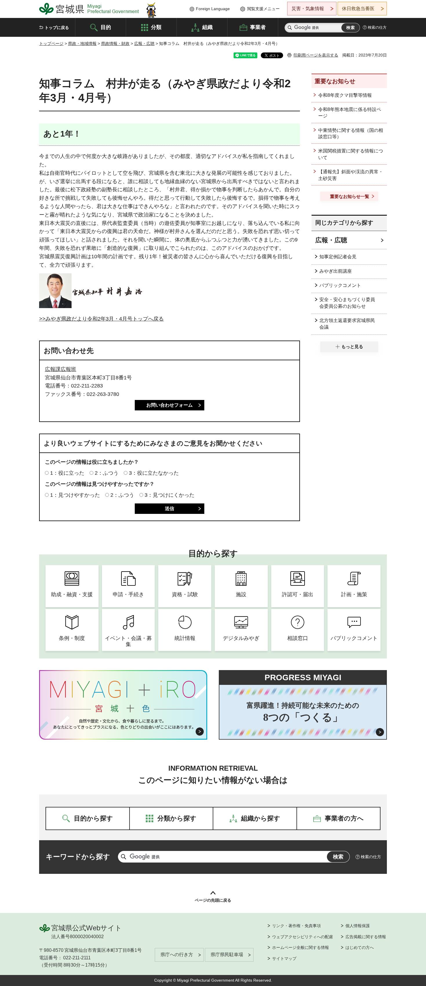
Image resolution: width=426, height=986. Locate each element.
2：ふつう (107, 473)
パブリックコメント (340, 285)
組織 (207, 27)
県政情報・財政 (115, 43)
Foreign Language (213, 8)
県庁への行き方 (177, 954)
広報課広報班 (60, 369)
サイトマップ (284, 958)
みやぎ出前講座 (335, 271)
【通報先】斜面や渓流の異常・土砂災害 (350, 175)
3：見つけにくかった (169, 495)
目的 (106, 27)
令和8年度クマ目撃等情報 (345, 95)
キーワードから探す (78, 857)
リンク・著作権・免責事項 (296, 925)
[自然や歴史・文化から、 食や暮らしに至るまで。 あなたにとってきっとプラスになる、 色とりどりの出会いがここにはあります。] (123, 724)
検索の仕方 (377, 27)
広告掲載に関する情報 (365, 936)
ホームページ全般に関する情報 (300, 947)
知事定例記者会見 (337, 256)
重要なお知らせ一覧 (349, 196)
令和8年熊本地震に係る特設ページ (349, 112)
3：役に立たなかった (154, 473)
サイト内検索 (290, 28)
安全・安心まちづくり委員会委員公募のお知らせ (347, 302)
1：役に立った (67, 473)
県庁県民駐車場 (227, 954)
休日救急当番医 (358, 8)
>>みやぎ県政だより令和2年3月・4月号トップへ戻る (101, 319)
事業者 (258, 27)
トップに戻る (57, 27)
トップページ (51, 43)
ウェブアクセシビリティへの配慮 (302, 936)
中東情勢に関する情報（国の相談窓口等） (350, 133)
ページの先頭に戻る (213, 900)
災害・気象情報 (308, 8)
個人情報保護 (357, 925)
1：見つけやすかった (75, 495)
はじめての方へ (359, 947)
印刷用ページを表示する (316, 55)
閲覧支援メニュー (263, 8)
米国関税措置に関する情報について (350, 154)
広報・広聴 (144, 43)
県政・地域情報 (82, 43)
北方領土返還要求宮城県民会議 (347, 323)
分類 (156, 27)
